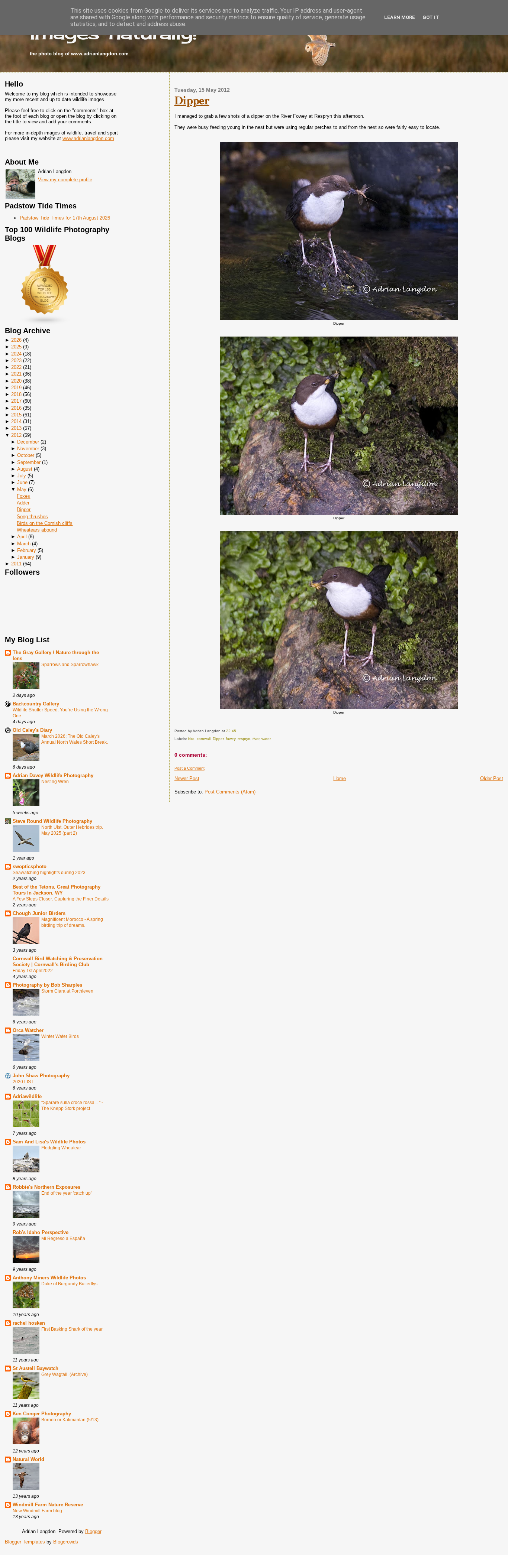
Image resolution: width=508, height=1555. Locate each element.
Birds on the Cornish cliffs (45, 523)
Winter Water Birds (60, 1036)
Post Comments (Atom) (230, 792)
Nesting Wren (55, 781)
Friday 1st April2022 (33, 970)
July (21, 475)
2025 (16, 347)
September (29, 462)
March (23, 543)
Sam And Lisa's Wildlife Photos (49, 1142)
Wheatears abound (37, 530)
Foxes (23, 496)
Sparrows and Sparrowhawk (70, 664)
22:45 (231, 731)
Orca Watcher (28, 1030)
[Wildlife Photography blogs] (45, 324)
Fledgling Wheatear (61, 1147)
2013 (16, 428)
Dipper (23, 509)
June (22, 482)
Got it (430, 17)
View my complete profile (65, 179)
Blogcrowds (65, 1542)
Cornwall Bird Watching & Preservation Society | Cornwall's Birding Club (58, 961)
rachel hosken (29, 1323)
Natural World (28, 1459)
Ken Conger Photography (42, 1413)
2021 (16, 374)
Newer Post (186, 778)
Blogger (93, 1531)
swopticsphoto (29, 866)
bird (191, 739)
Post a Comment (189, 768)
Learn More (399, 17)
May (21, 489)
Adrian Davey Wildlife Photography (53, 775)
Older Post (491, 778)
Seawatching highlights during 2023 (49, 872)
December (28, 442)
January (25, 557)
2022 (16, 367)
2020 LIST (23, 1081)
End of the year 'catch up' (66, 1193)
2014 (16, 421)
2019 (16, 387)
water (266, 739)
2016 (16, 408)
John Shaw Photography (41, 1075)
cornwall (203, 739)
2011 (16, 564)
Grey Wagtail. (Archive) (64, 1374)
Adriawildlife (27, 1096)
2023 (16, 360)
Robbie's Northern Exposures (46, 1187)
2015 (16, 415)
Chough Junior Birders (39, 913)
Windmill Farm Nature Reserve (48, 1504)
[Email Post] (237, 731)
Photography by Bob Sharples (47, 985)
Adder (23, 503)
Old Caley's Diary (32, 730)
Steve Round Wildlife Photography (52, 821)
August (24, 469)
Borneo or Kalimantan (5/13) (70, 1419)
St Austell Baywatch (35, 1368)
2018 (16, 394)
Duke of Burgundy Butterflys (69, 1283)
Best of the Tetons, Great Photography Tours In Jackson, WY (56, 890)
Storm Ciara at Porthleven (67, 991)
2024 (16, 354)
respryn (244, 739)
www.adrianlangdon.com (88, 138)
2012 (16, 435)
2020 (16, 381)
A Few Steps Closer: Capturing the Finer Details (61, 899)
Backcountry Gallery (36, 704)
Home (339, 778)
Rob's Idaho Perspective (40, 1232)
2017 (16, 401)
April (22, 536)
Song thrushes (32, 516)
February (26, 550)
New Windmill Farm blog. (38, 1510)
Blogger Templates (25, 1542)
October (25, 455)
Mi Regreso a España (63, 1238)
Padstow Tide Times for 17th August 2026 (65, 218)
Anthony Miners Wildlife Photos (49, 1277)
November (28, 448)
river (256, 739)
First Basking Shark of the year (72, 1329)
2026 (16, 340)
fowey (230, 739)
